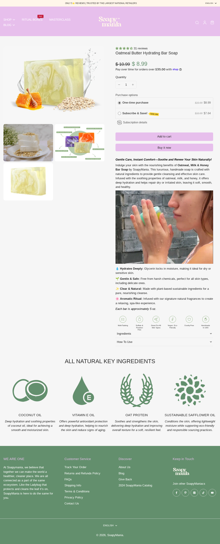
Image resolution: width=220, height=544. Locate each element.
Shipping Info (72, 485)
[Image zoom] (53, 84)
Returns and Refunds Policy (82, 473)
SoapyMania (115, 535)
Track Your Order (75, 467)
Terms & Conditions (77, 491)
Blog (121, 473)
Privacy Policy (73, 497)
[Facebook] (176, 493)
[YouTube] (212, 493)
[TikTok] (203, 493)
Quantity (121, 77)
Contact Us (71, 503)
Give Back (125, 479)
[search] (197, 22)
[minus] (119, 84)
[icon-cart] (212, 22)
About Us (124, 467)
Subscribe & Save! (140, 113)
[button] (164, 136)
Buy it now (164, 147)
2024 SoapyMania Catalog (135, 485)
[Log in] (204, 22)
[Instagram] (194, 493)
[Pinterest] (185, 493)
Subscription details (135, 122)
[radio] (119, 102)
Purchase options (127, 95)
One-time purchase (135, 102)
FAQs (68, 479)
